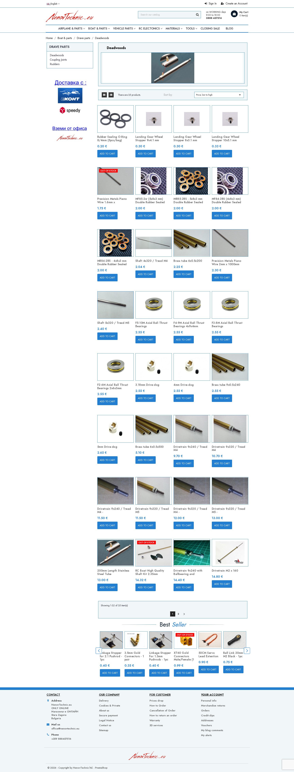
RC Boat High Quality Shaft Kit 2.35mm (149, 572)
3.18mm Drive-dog (147, 385)
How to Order (158, 705)
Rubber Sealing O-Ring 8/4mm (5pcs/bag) (112, 138)
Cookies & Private (109, 705)
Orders (205, 710)
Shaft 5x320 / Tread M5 (113, 323)
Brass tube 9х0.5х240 (226, 385)
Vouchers (206, 725)
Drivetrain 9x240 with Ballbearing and (188, 572)
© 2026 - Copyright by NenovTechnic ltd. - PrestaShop (77, 767)
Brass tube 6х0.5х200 (188, 261)
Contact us (105, 725)
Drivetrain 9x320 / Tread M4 (228, 448)
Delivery (104, 700)
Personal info (208, 700)
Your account (212, 695)
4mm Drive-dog (184, 385)
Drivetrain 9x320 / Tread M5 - (228, 510)
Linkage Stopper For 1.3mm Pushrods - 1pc (160, 656)
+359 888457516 (61, 738)
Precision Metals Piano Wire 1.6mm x (112, 200)
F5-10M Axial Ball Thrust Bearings (151, 324)
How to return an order (163, 715)
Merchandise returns (213, 705)
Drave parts (59, 47)
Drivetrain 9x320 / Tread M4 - (190, 510)
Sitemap (103, 730)
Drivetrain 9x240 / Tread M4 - (114, 510)
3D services (156, 725)
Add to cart (107, 153)
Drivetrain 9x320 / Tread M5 (152, 510)
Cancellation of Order (162, 710)
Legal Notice (106, 720)
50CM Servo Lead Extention (208, 654)
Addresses (207, 720)
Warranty (155, 720)
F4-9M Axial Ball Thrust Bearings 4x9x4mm (189, 324)
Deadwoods (57, 55)
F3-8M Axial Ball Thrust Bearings (227, 324)
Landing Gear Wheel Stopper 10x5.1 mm (225, 138)
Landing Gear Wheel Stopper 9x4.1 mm (149, 138)
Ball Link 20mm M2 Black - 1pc (233, 654)
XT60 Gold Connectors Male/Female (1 (184, 656)
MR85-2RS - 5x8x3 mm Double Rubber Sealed (188, 200)
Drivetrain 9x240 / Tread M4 (190, 448)
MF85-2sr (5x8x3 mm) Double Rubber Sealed (150, 200)
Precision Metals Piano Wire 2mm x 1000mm (226, 262)
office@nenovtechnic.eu (65, 728)
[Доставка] (70, 119)
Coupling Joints (58, 60)
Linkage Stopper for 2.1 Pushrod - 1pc (111, 656)
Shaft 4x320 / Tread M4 (151, 261)
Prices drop (156, 700)
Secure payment (108, 715)
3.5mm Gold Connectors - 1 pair (134, 656)
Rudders (55, 64)
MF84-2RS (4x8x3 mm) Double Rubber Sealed (226, 200)
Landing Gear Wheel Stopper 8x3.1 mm (187, 138)
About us (104, 710)
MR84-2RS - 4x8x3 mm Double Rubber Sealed (112, 262)
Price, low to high (219, 95)
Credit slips (207, 715)
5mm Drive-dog (107, 447)
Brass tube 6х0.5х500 (149, 447)
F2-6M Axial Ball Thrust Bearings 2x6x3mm (112, 386)
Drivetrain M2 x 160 (225, 571)
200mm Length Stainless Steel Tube (113, 572)
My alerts (206, 735)
